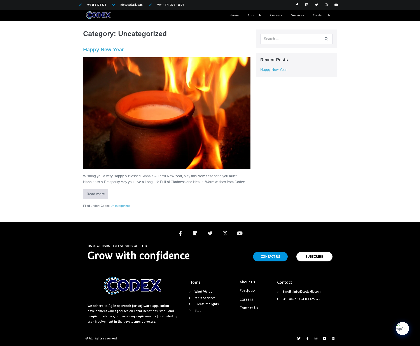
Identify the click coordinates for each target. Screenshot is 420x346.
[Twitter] (317, 5)
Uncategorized (120, 205)
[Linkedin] (307, 5)
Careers (276, 15)
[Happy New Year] (166, 113)
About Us (254, 15)
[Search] (326, 39)
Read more (97, 192)
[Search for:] (296, 39)
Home (234, 15)
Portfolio (247, 291)
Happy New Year (103, 49)
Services (297, 15)
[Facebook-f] (297, 5)
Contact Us (321, 15)
